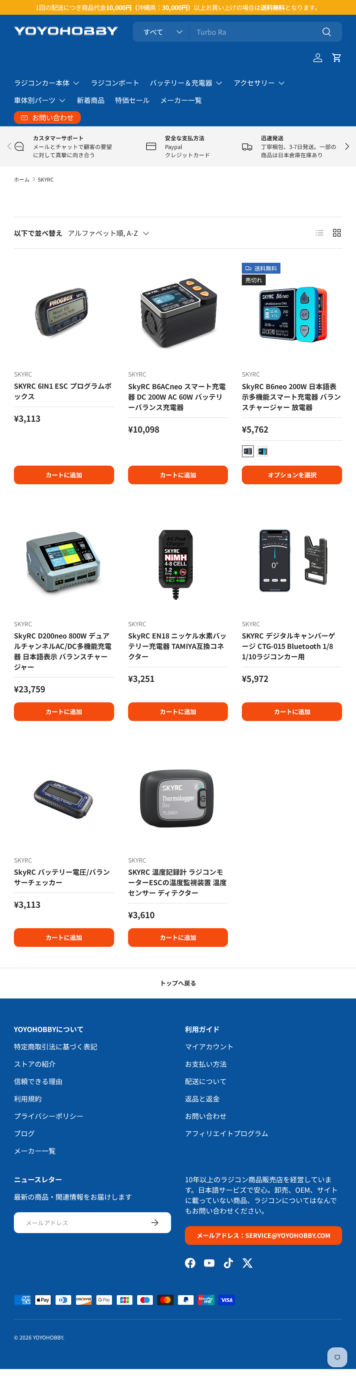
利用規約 (28, 1098)
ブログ (24, 1133)
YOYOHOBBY (48, 1337)
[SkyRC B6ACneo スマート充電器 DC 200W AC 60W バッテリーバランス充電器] (178, 313)
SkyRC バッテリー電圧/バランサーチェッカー (62, 877)
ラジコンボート (115, 82)
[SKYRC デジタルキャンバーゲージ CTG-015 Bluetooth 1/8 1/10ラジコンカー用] (292, 562)
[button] (336, 57)
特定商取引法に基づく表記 (55, 1046)
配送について (206, 1081)
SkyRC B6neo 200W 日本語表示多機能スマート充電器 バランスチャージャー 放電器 (291, 396)
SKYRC (46, 179)
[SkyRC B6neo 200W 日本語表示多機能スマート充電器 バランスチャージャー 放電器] (292, 313)
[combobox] (237, 32)
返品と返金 (202, 1098)
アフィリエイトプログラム (226, 1133)
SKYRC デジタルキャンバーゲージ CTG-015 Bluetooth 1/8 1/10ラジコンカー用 (288, 646)
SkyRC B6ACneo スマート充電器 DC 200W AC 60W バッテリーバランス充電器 (177, 396)
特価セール (132, 100)
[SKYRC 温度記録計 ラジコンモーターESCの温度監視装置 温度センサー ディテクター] (178, 799)
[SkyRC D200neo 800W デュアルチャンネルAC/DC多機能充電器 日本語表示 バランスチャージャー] (64, 562)
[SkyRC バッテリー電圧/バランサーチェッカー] (64, 799)
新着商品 (91, 100)
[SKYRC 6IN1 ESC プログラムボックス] (64, 313)
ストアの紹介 (35, 1063)
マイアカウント (209, 1046)
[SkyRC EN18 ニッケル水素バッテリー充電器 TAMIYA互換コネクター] (178, 562)
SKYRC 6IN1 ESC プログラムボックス (63, 390)
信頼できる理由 (38, 1081)
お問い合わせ (206, 1116)
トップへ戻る (178, 983)
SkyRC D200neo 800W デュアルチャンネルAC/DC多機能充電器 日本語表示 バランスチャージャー (63, 651)
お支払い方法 (206, 1063)
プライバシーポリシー (48, 1116)
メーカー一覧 (181, 100)
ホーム (22, 179)
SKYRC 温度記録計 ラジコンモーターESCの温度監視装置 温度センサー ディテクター (177, 882)
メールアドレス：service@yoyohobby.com (263, 1235)
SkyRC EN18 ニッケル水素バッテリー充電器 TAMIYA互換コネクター (177, 646)
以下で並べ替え (38, 233)
